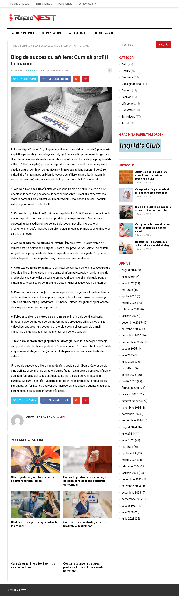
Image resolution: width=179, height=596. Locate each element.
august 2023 (129, 505)
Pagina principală (19, 3)
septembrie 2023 (132, 499)
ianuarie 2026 (130, 316)
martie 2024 (129, 460)
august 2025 (129, 348)
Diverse (126, 90)
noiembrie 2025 (131, 329)
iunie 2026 (128, 283)
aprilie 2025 (129, 375)
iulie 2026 (128, 276)
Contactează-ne (88, 3)
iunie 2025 (128, 361)
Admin (18, 70)
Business (25, 46)
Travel (125, 123)
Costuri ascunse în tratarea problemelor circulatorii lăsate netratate (83, 567)
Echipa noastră (44, 3)
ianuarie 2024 (130, 473)
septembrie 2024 (132, 420)
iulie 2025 (128, 355)
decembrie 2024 (132, 401)
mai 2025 (127, 368)
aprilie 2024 (129, 453)
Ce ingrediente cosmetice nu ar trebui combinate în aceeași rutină (153, 227)
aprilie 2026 (129, 296)
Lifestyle (127, 103)
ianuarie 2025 (130, 394)
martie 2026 (129, 302)
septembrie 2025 (132, 342)
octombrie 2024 (131, 414)
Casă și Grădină (131, 84)
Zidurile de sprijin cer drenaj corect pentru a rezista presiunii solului (151, 175)
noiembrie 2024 (131, 407)
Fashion (126, 97)
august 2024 (129, 427)
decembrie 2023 (132, 479)
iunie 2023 (128, 518)
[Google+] (76, 79)
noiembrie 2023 (131, 486)
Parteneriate (65, 3)
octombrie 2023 (131, 492)
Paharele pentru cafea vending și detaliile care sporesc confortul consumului (85, 481)
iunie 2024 (128, 440)
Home (14, 46)
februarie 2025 (131, 387)
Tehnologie (128, 116)
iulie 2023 (128, 512)
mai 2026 (127, 290)
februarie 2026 (131, 309)
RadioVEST (20, 590)
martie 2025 (129, 381)
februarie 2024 (131, 466)
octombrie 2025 (131, 335)
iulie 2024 (128, 433)
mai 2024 (127, 446)
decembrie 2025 (132, 322)
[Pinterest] (85, 79)
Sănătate (127, 110)
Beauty (126, 71)
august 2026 (129, 270)
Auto (124, 64)
